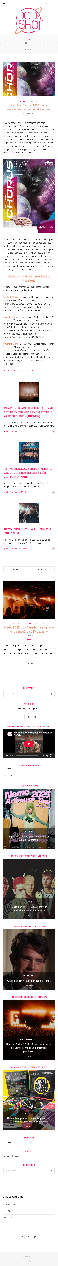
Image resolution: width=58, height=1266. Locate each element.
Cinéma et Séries (29, 976)
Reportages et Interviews (22, 623)
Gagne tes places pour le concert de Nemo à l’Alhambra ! (29, 838)
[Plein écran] (51, 755)
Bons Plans (29, 831)
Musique (23, 101)
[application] (29, 743)
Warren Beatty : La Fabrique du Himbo (29, 980)
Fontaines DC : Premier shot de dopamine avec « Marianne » (29, 908)
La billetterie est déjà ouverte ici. (18, 370)
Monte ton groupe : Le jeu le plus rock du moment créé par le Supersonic (29, 1119)
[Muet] (46, 755)
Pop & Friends (8, 768)
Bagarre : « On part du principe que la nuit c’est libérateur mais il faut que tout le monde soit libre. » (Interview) (29, 412)
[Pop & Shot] (29, 20)
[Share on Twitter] (42, 569)
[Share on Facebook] (38, 569)
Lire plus (16, 569)
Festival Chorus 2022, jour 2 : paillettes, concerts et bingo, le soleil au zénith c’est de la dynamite (28, 473)
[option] (29, 819)
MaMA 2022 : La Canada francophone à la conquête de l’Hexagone (29, 629)
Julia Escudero (29, 114)
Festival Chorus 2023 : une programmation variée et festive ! (29, 107)
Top (29, 1261)
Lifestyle (29, 1113)
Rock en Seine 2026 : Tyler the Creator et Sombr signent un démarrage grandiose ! (29, 1048)
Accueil (24, 49)
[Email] (48, 569)
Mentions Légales (10, 1205)
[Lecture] (7, 755)
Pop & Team (7, 775)
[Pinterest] (45, 569)
